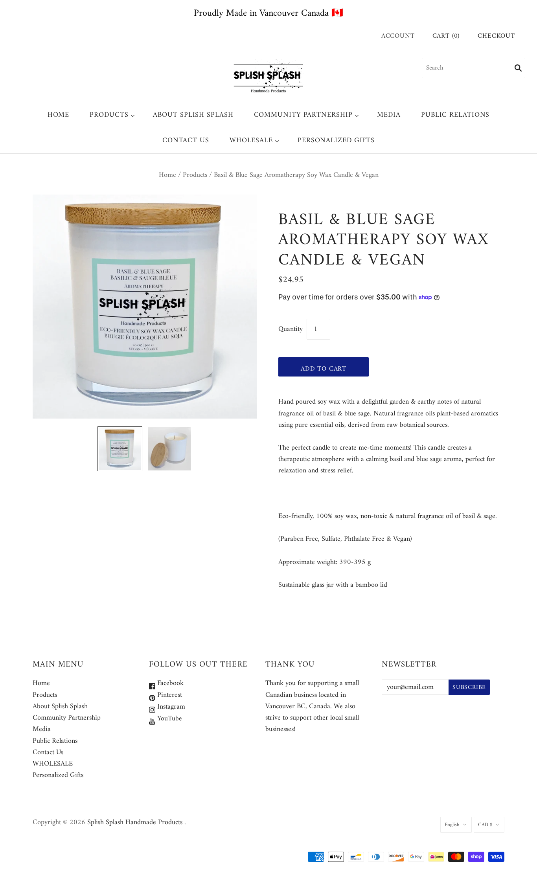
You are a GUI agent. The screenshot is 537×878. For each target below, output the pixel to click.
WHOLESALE (251, 140)
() (446, 36)
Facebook (169, 683)
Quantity (290, 329)
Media (389, 115)
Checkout (496, 36)
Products (109, 115)
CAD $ (485, 824)
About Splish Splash (193, 115)
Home (59, 115)
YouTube (168, 719)
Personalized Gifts (336, 140)
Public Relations (455, 115)
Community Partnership (303, 115)
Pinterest (168, 695)
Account (398, 36)
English (452, 824)
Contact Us (185, 140)
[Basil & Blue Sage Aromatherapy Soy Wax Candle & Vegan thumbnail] (119, 448)
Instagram (170, 707)
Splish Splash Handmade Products (134, 822)
